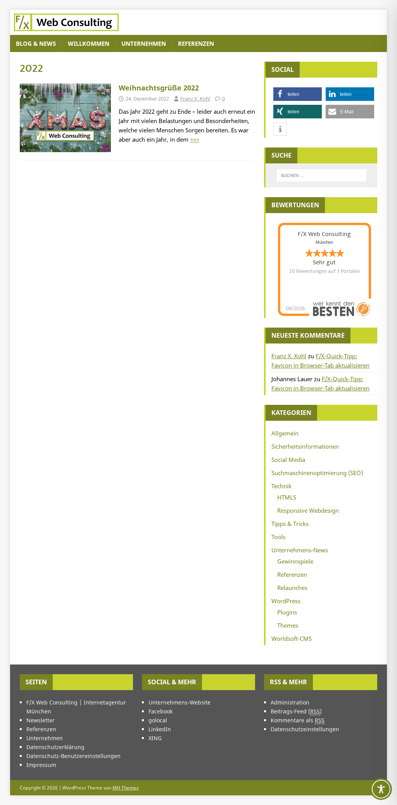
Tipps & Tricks (290, 523)
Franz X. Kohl (195, 98)
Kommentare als (298, 720)
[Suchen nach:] (321, 175)
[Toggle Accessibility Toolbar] (381, 789)
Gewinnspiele (295, 561)
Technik (281, 486)
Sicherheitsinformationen (305, 446)
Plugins (287, 612)
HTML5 (286, 497)
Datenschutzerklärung (55, 747)
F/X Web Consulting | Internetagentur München (76, 707)
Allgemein (285, 433)
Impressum (41, 765)
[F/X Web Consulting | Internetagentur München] (66, 30)
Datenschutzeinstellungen (305, 729)
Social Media (288, 459)
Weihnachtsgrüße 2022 (159, 87)
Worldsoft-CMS (291, 638)
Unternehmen (143, 43)
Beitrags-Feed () (296, 711)
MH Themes (125, 787)
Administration (290, 702)
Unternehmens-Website (179, 702)
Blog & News (36, 43)
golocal (157, 720)
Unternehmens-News (299, 550)
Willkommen (88, 43)
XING (155, 738)
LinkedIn (159, 729)
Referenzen (196, 43)
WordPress (285, 601)
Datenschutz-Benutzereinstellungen (73, 756)
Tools (278, 537)
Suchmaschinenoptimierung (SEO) (317, 473)
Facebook (160, 711)
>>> (194, 139)
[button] (297, 94)
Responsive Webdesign (308, 510)
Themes (287, 625)
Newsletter (40, 720)
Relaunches (292, 588)
